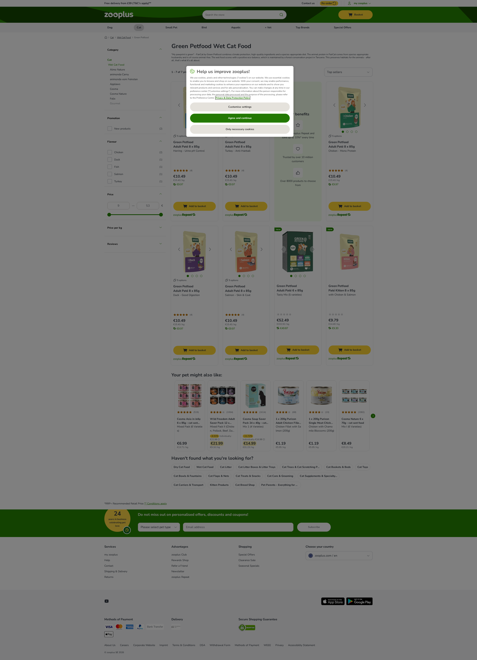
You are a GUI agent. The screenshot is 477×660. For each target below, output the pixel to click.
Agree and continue (240, 118)
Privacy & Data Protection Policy (233, 97)
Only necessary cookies (240, 129)
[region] (239, 101)
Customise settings (240, 107)
